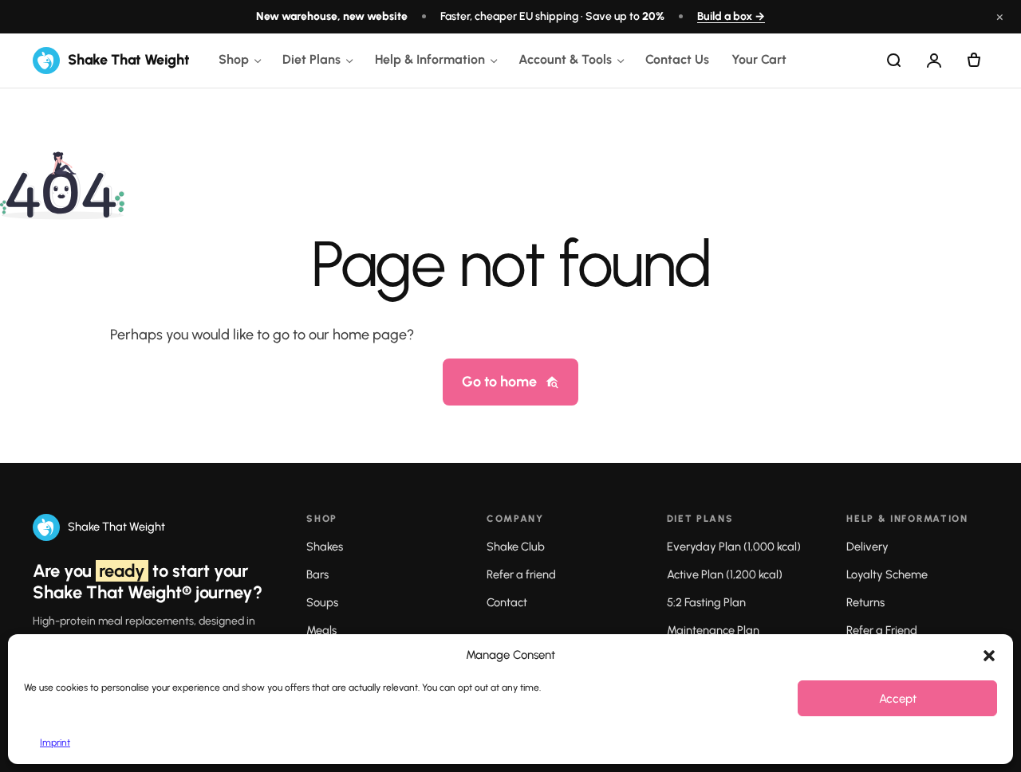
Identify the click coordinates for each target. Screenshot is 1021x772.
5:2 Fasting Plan (706, 602)
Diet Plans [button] (311, 59)
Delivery (867, 546)
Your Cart (758, 59)
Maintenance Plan (713, 630)
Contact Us (677, 59)
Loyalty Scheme (887, 574)
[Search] (894, 60)
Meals (321, 630)
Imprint (55, 742)
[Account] (934, 60)
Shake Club (516, 546)
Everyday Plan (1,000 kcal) (734, 546)
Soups (322, 602)
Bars (317, 574)
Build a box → (731, 16)
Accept (898, 699)
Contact (507, 602)
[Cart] (974, 60)
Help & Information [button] (430, 59)
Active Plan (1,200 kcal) (725, 574)
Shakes (324, 546)
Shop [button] (234, 59)
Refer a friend (521, 574)
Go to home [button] (499, 381)
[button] (989, 656)
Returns (865, 602)
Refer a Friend (881, 630)
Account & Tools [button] (565, 59)
